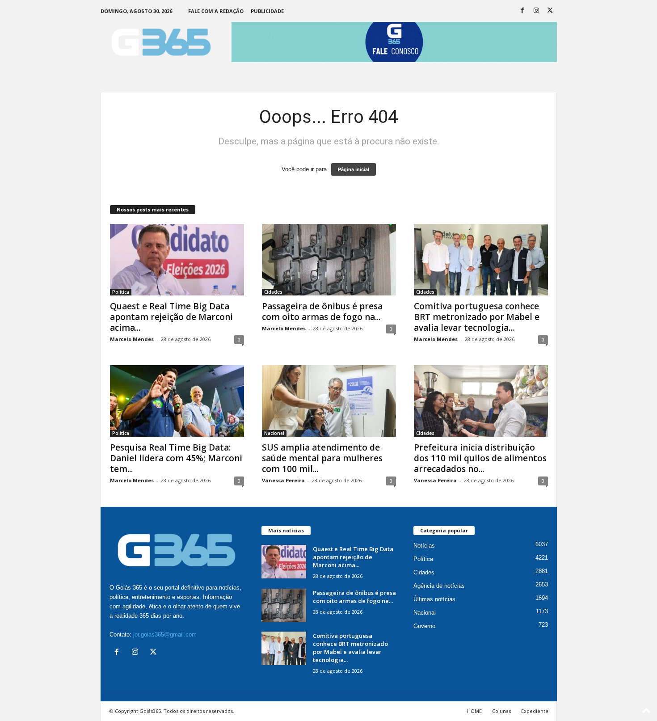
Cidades (273, 292)
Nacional (274, 433)
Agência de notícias (439, 585)
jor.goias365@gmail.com (165, 634)
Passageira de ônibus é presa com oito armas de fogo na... (322, 311)
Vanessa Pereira (283, 480)
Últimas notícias (434, 599)
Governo (424, 626)
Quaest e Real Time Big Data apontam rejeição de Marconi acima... (171, 316)
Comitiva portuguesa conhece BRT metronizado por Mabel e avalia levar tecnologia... (476, 316)
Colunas (501, 711)
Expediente (534, 711)
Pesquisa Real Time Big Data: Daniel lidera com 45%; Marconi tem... (176, 458)
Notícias (424, 545)
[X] (550, 10)
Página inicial (353, 169)
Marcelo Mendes (132, 339)
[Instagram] (536, 10)
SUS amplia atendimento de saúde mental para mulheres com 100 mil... (322, 458)
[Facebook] (522, 10)
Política (120, 292)
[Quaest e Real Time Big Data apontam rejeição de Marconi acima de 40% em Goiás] (177, 259)
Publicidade (267, 11)
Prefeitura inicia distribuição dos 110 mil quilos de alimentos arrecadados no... (480, 458)
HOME (474, 711)
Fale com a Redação (216, 11)
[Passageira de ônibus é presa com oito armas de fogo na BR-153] (329, 259)
